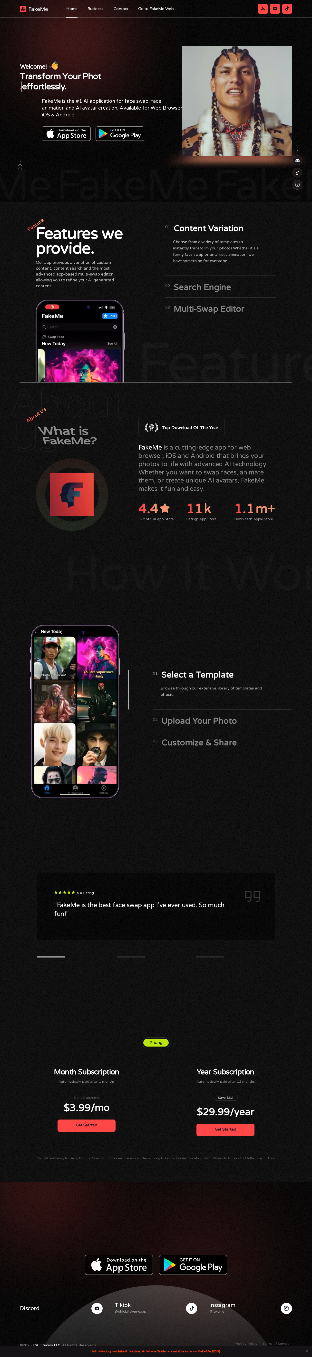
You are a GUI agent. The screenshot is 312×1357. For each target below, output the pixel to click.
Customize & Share (195, 743)
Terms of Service (276, 1344)
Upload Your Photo (195, 721)
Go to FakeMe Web (156, 8)
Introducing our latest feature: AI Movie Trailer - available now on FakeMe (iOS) (156, 1351)
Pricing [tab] (156, 1042)
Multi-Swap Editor (205, 309)
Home (72, 8)
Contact (121, 8)
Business (96, 8)
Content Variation (204, 229)
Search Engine (198, 287)
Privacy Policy (245, 1344)
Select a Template (193, 675)
